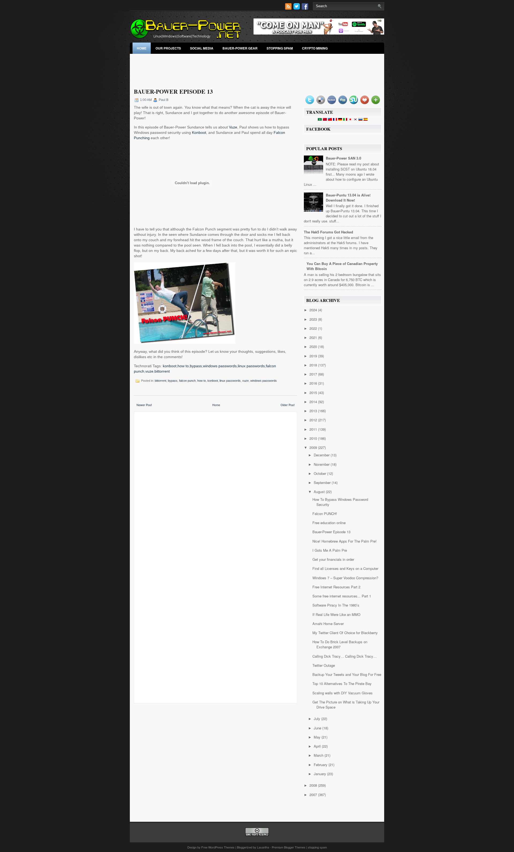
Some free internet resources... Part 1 (341, 596)
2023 (313, 319)
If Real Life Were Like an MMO (336, 614)
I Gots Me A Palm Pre (329, 550)
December (322, 454)
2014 (313, 401)
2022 (313, 328)
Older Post (287, 405)
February (321, 764)
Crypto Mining (315, 48)
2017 (313, 374)
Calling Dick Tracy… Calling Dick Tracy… (344, 656)
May (318, 737)
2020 (313, 346)
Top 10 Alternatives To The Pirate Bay (342, 683)
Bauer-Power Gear (240, 48)
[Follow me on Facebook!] (305, 8)
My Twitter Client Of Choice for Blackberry (345, 632)
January (320, 773)
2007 (313, 794)
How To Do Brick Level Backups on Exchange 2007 (339, 644)
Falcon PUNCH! (324, 513)
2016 (313, 383)
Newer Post (144, 405)
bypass (196, 366)
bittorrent (162, 371)
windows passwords (220, 366)
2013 (313, 410)
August (320, 491)
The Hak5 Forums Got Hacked (328, 231)
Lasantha (263, 847)
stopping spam (280, 48)
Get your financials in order (333, 559)
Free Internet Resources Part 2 (336, 586)
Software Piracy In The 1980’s (335, 605)
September (323, 482)
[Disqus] (215, 486)
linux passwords (251, 366)
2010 (313, 438)
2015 (313, 392)
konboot (169, 366)
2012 (313, 419)
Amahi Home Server (328, 623)
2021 (313, 337)
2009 (313, 447)
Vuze (233, 127)
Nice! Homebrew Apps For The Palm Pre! (344, 541)
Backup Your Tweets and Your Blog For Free (346, 674)
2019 (313, 355)
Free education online (329, 522)
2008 (313, 785)
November (322, 464)
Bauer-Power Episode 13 (173, 91)
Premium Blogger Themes (288, 847)
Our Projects (168, 48)
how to (183, 366)
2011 (313, 429)
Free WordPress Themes (218, 847)
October (320, 473)
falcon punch (187, 380)
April (318, 746)
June (318, 727)
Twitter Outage (323, 665)
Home (141, 48)
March (319, 755)
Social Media (201, 48)
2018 (313, 365)
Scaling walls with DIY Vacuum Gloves (342, 692)
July (317, 718)
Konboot (199, 132)
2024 (313, 309)
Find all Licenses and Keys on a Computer (345, 568)
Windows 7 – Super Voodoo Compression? (345, 577)
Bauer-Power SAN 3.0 (343, 158)
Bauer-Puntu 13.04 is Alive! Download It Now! (348, 197)
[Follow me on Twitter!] (297, 8)
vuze (149, 371)
